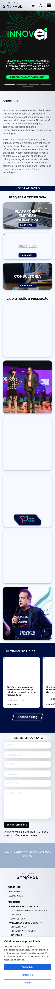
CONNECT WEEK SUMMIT (23, 931)
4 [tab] (45, 84)
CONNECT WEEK (19, 927)
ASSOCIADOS (16, 895)
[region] (27, 963)
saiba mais (26, 225)
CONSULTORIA (18, 918)
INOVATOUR (17, 935)
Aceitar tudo (27, 967)
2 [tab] (21, 84)
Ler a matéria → (13, 704)
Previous (3, 50)
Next (51, 50)
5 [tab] (27, 86)
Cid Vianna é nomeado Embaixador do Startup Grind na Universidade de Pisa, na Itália (21, 691)
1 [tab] (9, 84)
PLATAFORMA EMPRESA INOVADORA (29, 910)
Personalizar (27, 974)
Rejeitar (27, 982)
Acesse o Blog (27, 717)
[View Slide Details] (27, 51)
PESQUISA (16, 914)
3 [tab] (33, 84)
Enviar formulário (17, 824)
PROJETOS (14, 891)
